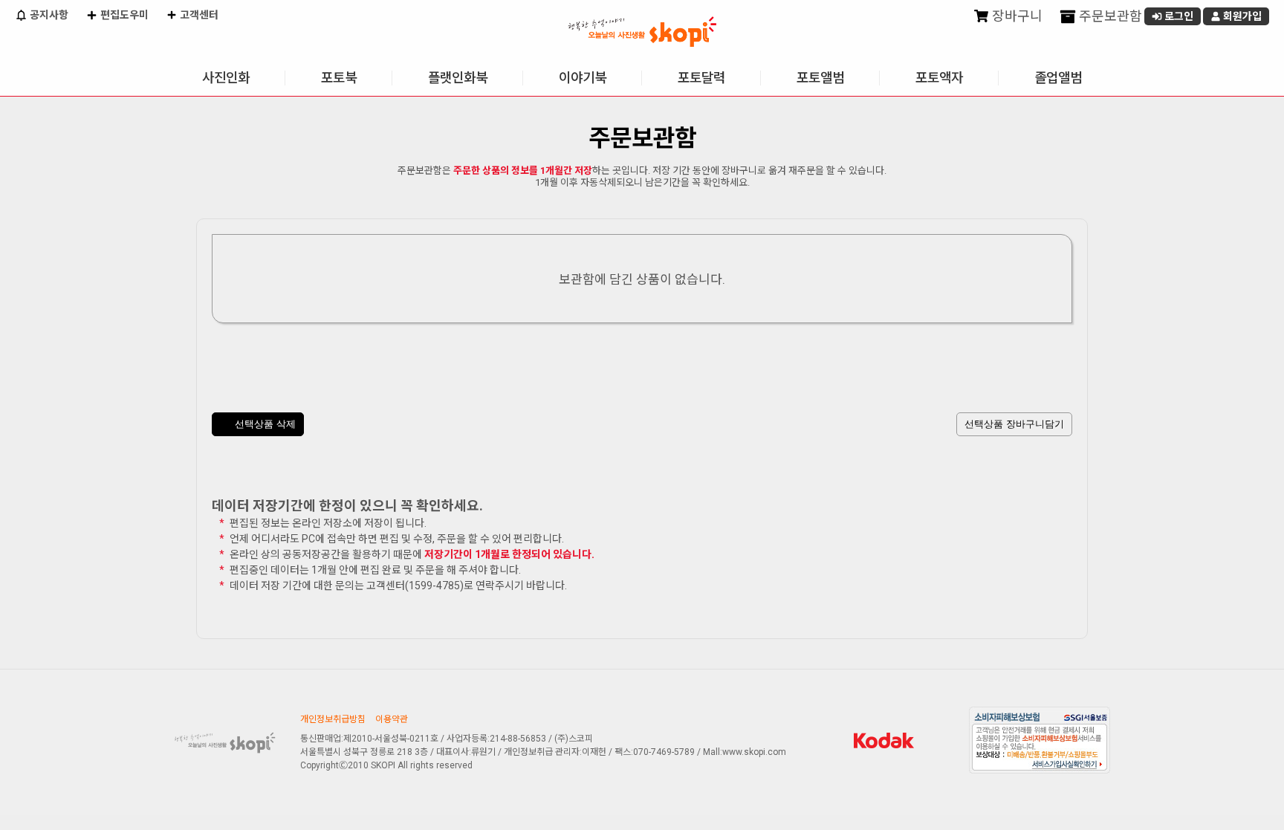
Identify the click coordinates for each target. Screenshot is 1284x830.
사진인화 (226, 77)
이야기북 (582, 77)
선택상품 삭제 (264, 423)
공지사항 (47, 15)
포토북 (339, 77)
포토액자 (939, 77)
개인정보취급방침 (333, 719)
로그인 (1177, 16)
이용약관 (391, 719)
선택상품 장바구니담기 (1014, 423)
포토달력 (701, 77)
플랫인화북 (457, 77)
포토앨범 (820, 77)
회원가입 (1241, 16)
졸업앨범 (1058, 77)
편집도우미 (123, 15)
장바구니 (1016, 16)
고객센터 (198, 15)
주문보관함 (1109, 16)
